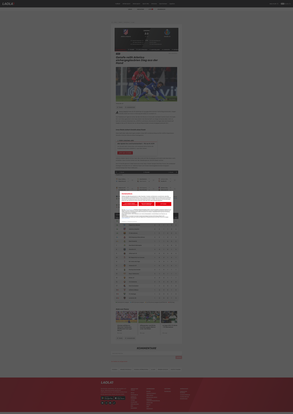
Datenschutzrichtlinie (132, 221)
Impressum (124, 221)
